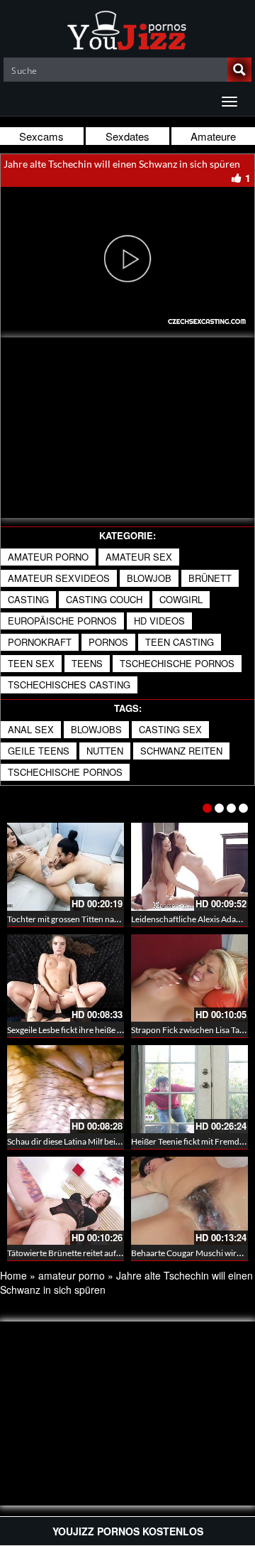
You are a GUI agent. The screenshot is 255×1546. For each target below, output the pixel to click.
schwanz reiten (181, 750)
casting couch (104, 599)
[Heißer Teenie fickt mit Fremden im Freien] (189, 1089)
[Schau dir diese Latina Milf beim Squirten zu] (65, 1089)
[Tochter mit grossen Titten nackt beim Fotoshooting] (65, 867)
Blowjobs (96, 729)
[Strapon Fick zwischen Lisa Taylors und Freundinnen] (189, 978)
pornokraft (40, 642)
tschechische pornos (177, 663)
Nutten (104, 750)
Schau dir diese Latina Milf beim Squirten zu (86, 1141)
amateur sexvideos (59, 578)
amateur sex (139, 556)
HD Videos (159, 620)
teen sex (31, 663)
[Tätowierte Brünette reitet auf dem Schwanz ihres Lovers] (65, 1201)
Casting (28, 599)
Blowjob (149, 578)
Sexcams (41, 136)
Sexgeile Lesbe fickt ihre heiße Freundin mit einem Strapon (113, 1030)
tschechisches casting (69, 684)
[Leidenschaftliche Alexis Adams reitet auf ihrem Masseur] (189, 867)
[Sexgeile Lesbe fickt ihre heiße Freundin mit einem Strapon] (65, 978)
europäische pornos (62, 620)
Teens (87, 663)
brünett (210, 578)
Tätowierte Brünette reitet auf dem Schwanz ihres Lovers (111, 1253)
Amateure (213, 136)
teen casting (179, 642)
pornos (108, 642)
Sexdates (127, 136)
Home (13, 1275)
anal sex (31, 729)
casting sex (170, 729)
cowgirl (181, 599)
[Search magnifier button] (239, 70)
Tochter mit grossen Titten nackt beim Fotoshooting (102, 919)
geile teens (38, 750)
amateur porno (48, 556)
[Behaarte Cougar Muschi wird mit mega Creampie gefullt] (189, 1201)
